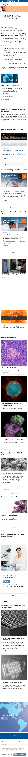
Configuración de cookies (7, 754)
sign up (9, 68)
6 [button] (15, 165)
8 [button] (19, 165)
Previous (2, 540)
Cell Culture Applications (7, 30)
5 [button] (13, 165)
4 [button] (11, 165)
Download (3, 101)
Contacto (3, 744)
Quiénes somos (5, 742)
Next (25, 540)
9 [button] (20, 165)
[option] (14, 148)
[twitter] (15, 736)
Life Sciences (5, 4)
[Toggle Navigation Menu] (2, 1)
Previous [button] (3, 146)
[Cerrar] (25, 747)
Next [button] (24, 146)
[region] (14, 751)
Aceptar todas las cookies (20, 754)
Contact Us (7, 581)
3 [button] (9, 165)
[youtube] (17, 736)
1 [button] (5, 165)
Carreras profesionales (17, 742)
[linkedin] (20, 736)
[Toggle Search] (25, 1)
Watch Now (5, 489)
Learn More (4, 523)
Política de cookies (10, 752)
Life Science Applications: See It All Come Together (12, 28)
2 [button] (7, 165)
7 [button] (17, 165)
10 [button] (22, 165)
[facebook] (12, 736)
